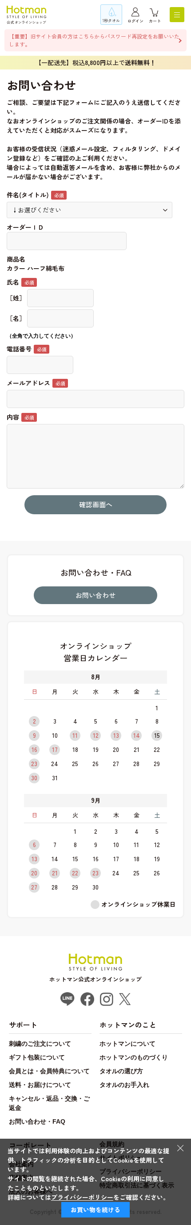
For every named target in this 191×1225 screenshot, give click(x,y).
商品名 (16, 258)
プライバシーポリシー (82, 1197)
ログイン (135, 21)
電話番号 (19, 348)
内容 (13, 416)
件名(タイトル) (28, 194)
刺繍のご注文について (40, 1043)
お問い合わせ (95, 595)
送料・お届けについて (40, 1084)
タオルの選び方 (121, 1071)
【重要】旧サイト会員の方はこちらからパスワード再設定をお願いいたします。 (94, 40)
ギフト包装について (37, 1057)
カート (155, 21)
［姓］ (16, 297)
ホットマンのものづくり (133, 1057)
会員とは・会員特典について (49, 1071)
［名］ (16, 318)
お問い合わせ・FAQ (37, 1121)
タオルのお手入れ (124, 1084)
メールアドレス (28, 382)
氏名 (13, 281)
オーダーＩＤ (25, 227)
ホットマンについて (127, 1043)
